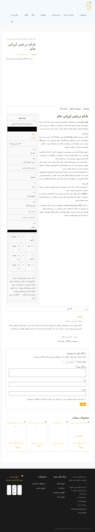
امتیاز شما (81, 361)
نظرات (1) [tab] (63, 109)
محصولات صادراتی (38, 483)
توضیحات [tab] (86, 109)
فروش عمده (40, 488)
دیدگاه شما (80, 367)
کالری (33, 138)
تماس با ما (61, 497)
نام (84, 380)
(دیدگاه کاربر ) (21, 54)
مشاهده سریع (79, 439)
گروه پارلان (61, 483)
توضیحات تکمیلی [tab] (75, 109)
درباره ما (62, 488)
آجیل (30, 39)
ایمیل (83, 390)
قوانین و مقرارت (59, 492)
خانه (34, 39)
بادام (25, 39)
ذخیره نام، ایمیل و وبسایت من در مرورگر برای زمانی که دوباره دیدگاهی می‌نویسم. (55, 399)
